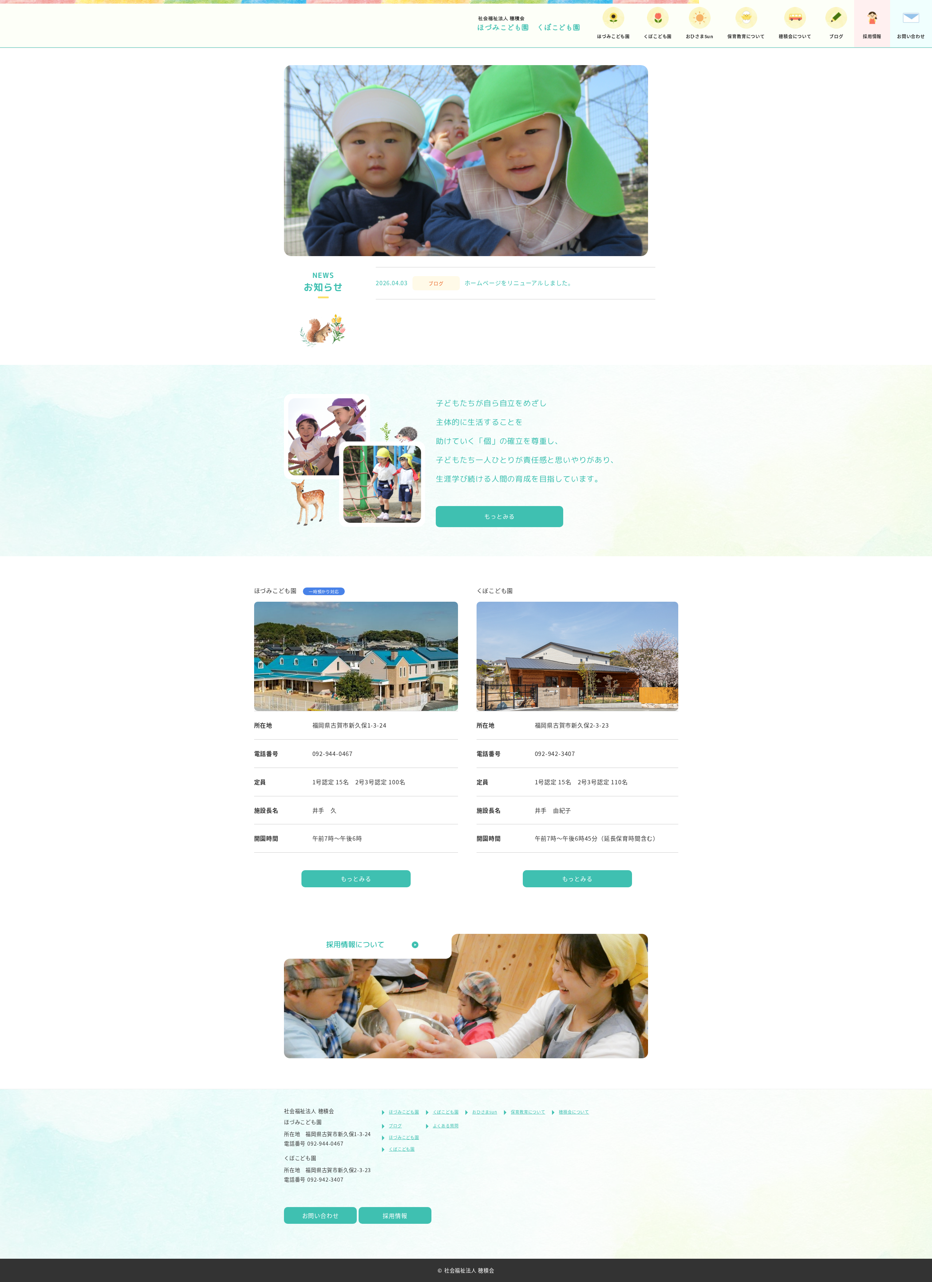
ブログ (395, 1125)
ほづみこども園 (404, 1112)
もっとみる (499, 517)
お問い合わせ (320, 1215)
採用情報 (395, 1215)
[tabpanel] (466, 156)
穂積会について (574, 1112)
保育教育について (528, 1112)
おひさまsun (484, 1112)
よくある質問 (446, 1125)
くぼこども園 (446, 1112)
